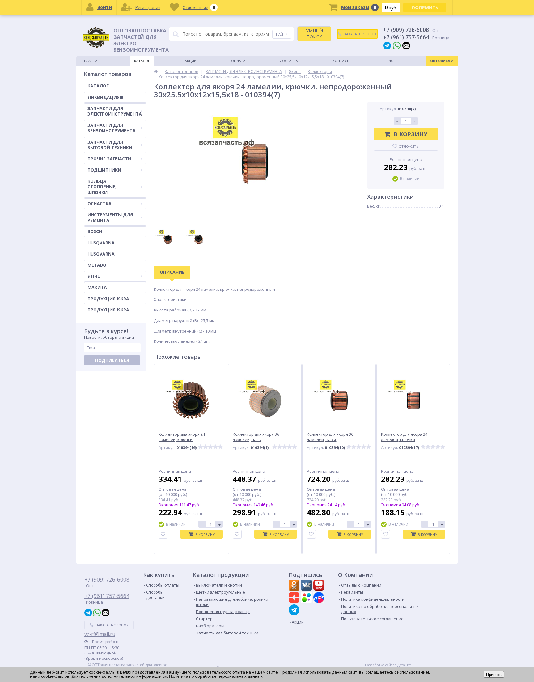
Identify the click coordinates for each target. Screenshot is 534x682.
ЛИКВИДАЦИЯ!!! (105, 97)
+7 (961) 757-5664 (406, 37)
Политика (178, 676)
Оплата (238, 60)
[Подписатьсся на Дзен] (295, 598)
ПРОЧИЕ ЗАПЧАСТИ (109, 159)
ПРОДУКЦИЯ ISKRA (108, 299)
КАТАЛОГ (98, 86)
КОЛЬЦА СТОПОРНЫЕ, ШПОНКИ (102, 186)
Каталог (142, 60)
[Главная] (156, 71)
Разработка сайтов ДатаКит (388, 665)
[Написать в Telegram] (387, 45)
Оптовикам (442, 60)
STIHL (93, 276)
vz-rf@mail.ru (99, 634)
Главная (92, 60)
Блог (391, 60)
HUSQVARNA (101, 243)
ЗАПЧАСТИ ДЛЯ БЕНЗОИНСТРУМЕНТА (111, 127)
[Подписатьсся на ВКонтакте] (307, 586)
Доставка (289, 60)
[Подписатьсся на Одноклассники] (295, 586)
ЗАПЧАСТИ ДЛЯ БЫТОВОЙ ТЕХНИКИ (109, 144)
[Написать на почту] (406, 45)
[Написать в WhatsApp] (396, 45)
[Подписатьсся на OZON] (319, 598)
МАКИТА (97, 287)
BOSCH (94, 231)
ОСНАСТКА (99, 203)
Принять (494, 674)
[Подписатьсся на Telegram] (295, 609)
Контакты (342, 60)
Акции (191, 60)
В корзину (410, 134)
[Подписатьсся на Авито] (307, 598)
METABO (96, 265)
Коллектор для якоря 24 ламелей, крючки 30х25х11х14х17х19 (182, 439)
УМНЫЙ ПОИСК (314, 33)
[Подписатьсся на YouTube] (319, 586)
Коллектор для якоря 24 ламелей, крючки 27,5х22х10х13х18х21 (404, 439)
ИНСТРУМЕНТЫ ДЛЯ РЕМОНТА (110, 217)
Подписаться (112, 360)
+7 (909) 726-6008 (406, 29)
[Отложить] (163, 534)
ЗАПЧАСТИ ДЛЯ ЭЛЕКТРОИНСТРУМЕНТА (114, 111)
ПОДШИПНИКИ (104, 170)
